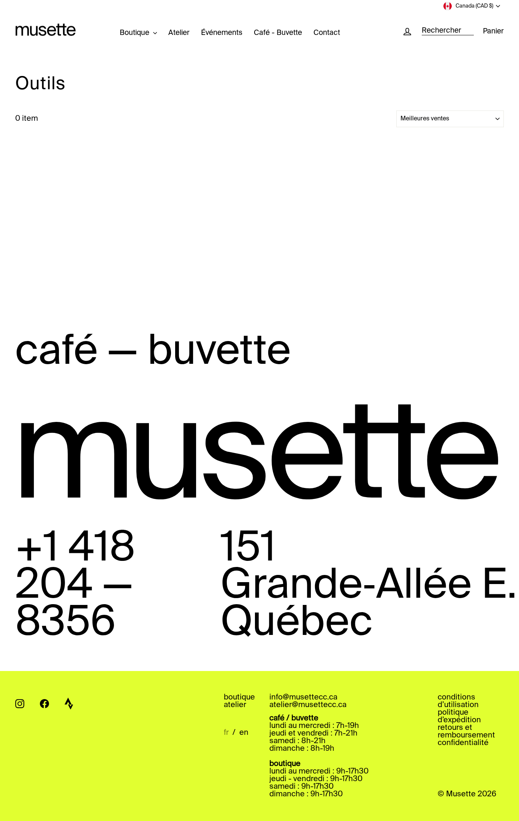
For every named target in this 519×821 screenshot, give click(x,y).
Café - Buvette (278, 32)
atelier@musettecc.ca (308, 705)
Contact (326, 32)
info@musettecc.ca (303, 697)
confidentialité (463, 743)
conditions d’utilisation (458, 701)
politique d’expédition (459, 716)
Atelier (179, 32)
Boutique (135, 32)
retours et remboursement (466, 731)
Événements (221, 32)
